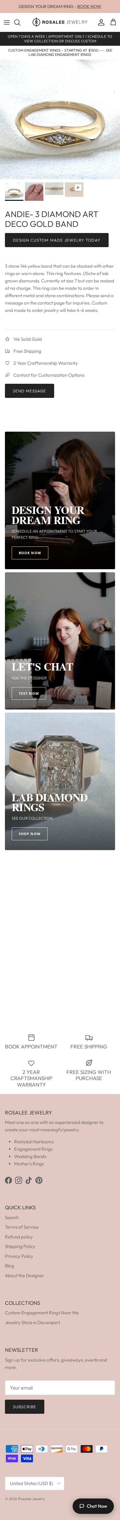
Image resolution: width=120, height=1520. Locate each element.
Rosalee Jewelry (31, 1498)
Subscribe (24, 1406)
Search (12, 1217)
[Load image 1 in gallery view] (60, 119)
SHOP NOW (30, 833)
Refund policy (19, 1237)
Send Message (29, 390)
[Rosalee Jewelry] (60, 22)
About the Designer (24, 1275)
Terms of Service (21, 1227)
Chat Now (97, 1506)
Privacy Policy (19, 1256)
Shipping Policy (20, 1246)
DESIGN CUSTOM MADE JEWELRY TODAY (57, 240)
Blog (9, 1266)
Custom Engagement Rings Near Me (42, 1313)
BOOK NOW (89, 6)
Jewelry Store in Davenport (32, 1322)
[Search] (20, 22)
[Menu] (7, 22)
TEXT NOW (29, 693)
